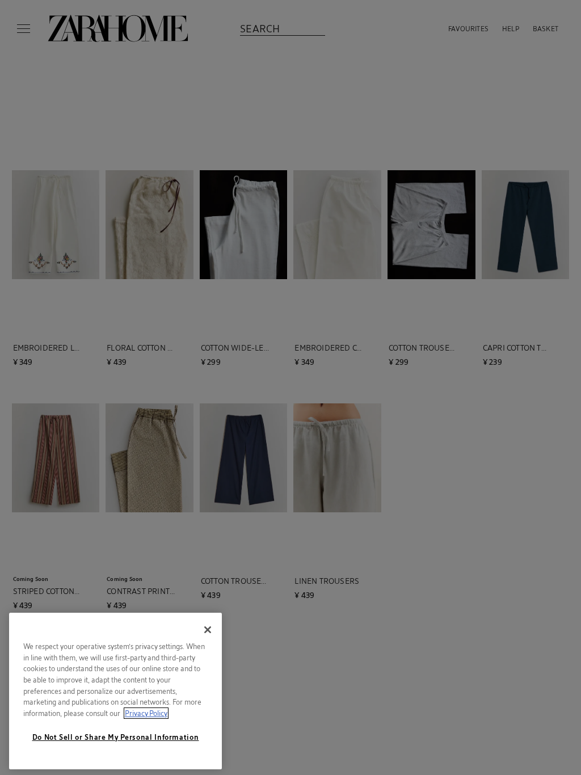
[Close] (207, 629)
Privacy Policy (146, 713)
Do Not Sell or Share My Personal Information (115, 737)
